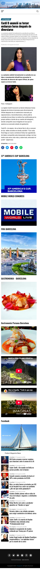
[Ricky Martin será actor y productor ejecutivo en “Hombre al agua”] (5, 503)
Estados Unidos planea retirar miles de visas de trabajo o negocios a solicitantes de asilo (23, 495)
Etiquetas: (4, 143)
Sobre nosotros (25, 560)
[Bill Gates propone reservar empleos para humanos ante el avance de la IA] (5, 460)
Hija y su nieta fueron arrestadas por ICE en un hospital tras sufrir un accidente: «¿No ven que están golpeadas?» (22, 486)
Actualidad (6, 19)
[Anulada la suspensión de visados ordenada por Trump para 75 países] (5, 529)
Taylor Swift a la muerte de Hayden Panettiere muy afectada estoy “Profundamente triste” (20, 521)
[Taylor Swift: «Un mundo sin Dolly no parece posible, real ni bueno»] (5, 468)
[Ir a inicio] (20, 4)
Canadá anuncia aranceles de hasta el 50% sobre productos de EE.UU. (21, 477)
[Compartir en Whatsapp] (21, 147)
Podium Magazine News (13, 453)
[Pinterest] (26, 555)
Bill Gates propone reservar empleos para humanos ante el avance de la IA (21, 460)
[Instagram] (22, 555)
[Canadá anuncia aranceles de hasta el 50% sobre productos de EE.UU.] (5, 476)
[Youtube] (18, 555)
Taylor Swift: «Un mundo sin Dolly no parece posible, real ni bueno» (21, 468)
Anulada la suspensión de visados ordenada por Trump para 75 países (21, 529)
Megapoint (20, 565)
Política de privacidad (16, 560)
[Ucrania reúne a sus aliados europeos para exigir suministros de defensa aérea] (5, 512)
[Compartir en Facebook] (2, 147)
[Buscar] (37, 11)
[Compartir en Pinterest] (11, 147)
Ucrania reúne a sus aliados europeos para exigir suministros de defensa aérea (22, 512)
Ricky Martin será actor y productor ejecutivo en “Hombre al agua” (21, 503)
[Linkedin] (30, 555)
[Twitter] (13, 555)
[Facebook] (9, 555)
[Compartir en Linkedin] (16, 147)
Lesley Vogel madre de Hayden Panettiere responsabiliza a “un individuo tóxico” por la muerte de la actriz (22, 539)
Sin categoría (12, 509)
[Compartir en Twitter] (7, 147)
